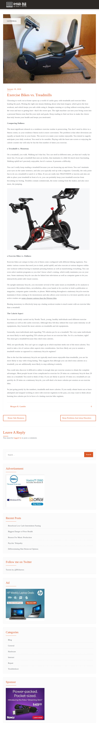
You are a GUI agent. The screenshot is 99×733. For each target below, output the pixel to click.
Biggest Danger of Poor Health (20, 531)
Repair (10, 663)
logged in (17, 438)
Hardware (12, 652)
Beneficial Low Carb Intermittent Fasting (24, 526)
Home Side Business (16, 418)
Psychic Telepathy (15, 543)
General (11, 646)
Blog (10, 640)
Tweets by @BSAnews (15, 570)
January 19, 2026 (14, 89)
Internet (11, 657)
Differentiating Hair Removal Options (23, 549)
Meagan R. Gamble (18, 406)
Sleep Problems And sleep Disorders (76, 418)
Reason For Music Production (20, 537)
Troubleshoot (13, 669)
